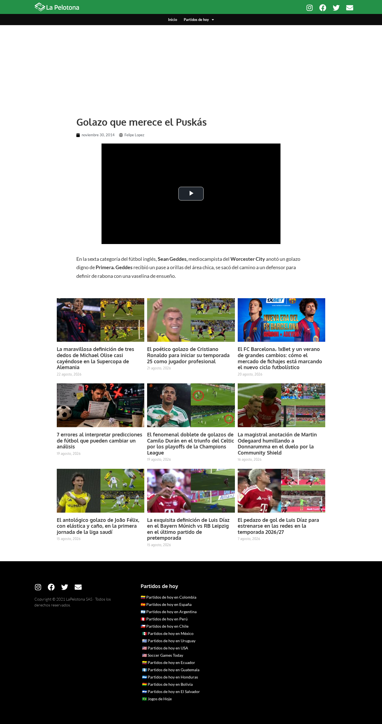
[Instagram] (309, 7)
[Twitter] (336, 7)
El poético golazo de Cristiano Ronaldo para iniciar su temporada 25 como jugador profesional (188, 355)
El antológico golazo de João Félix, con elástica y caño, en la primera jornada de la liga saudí (98, 526)
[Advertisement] (191, 67)
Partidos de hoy (196, 19)
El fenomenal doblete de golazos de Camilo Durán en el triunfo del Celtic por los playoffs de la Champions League (190, 443)
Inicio (172, 19)
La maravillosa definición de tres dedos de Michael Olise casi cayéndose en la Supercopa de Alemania (95, 358)
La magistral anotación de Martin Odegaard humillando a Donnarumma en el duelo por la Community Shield (277, 443)
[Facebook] (322, 7)
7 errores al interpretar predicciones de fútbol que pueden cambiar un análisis (99, 440)
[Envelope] (349, 7)
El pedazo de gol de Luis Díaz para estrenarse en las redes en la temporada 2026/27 (278, 526)
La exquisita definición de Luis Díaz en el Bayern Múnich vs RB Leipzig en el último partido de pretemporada (188, 529)
